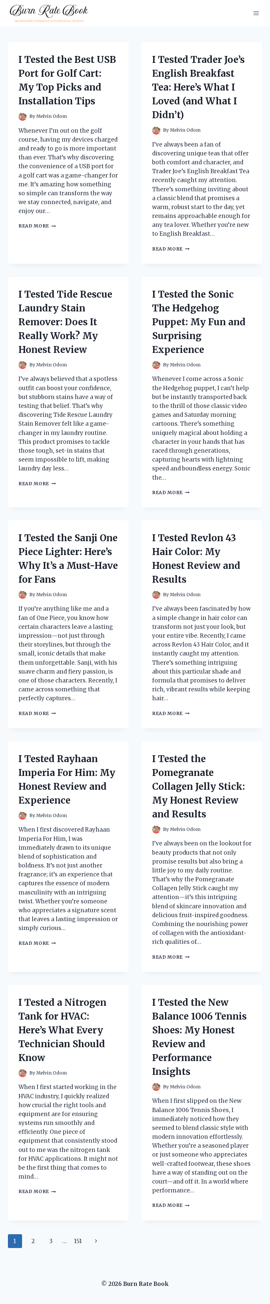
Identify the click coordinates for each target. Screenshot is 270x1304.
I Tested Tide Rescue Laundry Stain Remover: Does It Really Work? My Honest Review (65, 322)
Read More (37, 226)
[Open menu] (256, 13)
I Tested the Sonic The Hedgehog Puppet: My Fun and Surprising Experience (199, 322)
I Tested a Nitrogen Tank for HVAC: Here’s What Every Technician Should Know (62, 1030)
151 (78, 1241)
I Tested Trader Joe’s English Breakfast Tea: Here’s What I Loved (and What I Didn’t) (198, 87)
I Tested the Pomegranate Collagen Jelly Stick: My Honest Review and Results (198, 786)
